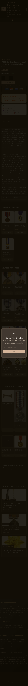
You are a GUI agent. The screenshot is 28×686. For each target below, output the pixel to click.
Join (14, 351)
